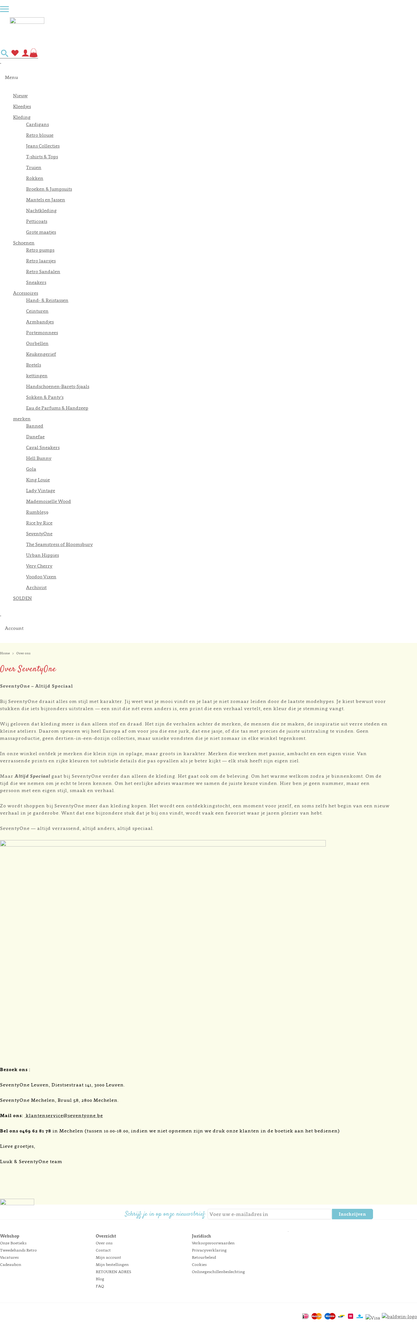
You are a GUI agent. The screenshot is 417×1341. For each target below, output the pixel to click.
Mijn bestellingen (112, 1264)
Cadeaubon (10, 1264)
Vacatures (9, 1257)
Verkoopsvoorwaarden (213, 1242)
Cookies (199, 1264)
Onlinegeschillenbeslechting (218, 1271)
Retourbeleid (204, 1257)
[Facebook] (378, 1214)
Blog (100, 1278)
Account (14, 628)
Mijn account (108, 1257)
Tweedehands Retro (18, 1250)
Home (5, 653)
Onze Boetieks (13, 1242)
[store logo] (213, 30)
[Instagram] (389, 1214)
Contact (103, 1250)
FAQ (100, 1286)
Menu (11, 77)
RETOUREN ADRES (113, 1271)
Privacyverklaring (209, 1250)
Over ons (104, 1242)
